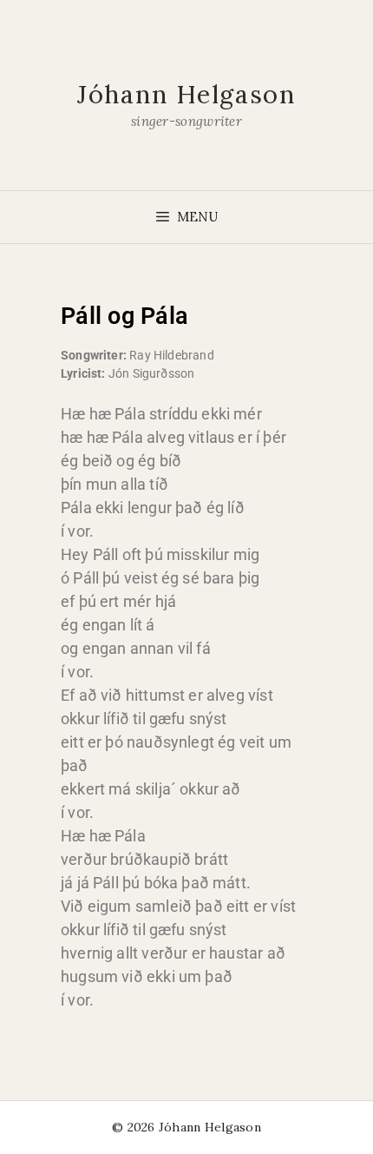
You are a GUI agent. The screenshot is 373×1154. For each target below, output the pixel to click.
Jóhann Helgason (186, 94)
